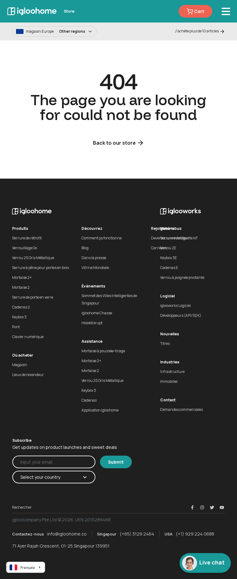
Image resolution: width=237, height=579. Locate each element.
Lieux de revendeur (28, 374)
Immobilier (169, 381)
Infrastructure (172, 371)
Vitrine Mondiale (95, 267)
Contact (168, 400)
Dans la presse (93, 257)
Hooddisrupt (91, 322)
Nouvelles (169, 334)
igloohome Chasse (96, 313)
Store (69, 11)
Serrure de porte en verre (32, 297)
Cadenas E (169, 267)
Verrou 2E (168, 247)
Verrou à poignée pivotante (182, 277)
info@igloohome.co (67, 534)
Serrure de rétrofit (27, 238)
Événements (93, 286)
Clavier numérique (28, 336)
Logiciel (167, 296)
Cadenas (89, 400)
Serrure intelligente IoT (179, 238)
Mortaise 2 (21, 287)
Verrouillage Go (24, 247)
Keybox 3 (19, 317)
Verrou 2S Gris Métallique (33, 257)
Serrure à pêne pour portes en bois (40, 267)
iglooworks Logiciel (175, 305)
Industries (169, 362)
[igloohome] (32, 11)
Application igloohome (99, 410)
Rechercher (22, 507)
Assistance (91, 341)
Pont (16, 326)
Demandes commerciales (181, 409)
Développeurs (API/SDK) (180, 315)
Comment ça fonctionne (101, 238)
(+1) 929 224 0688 (195, 534)
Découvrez (91, 228)
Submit (116, 462)
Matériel (167, 228)
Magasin (19, 364)
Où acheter (22, 355)
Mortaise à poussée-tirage (103, 351)
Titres (165, 343)
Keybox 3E (168, 257)
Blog (85, 247)
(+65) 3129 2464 (137, 534)
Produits (20, 228)
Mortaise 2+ (22, 277)
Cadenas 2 (21, 307)
